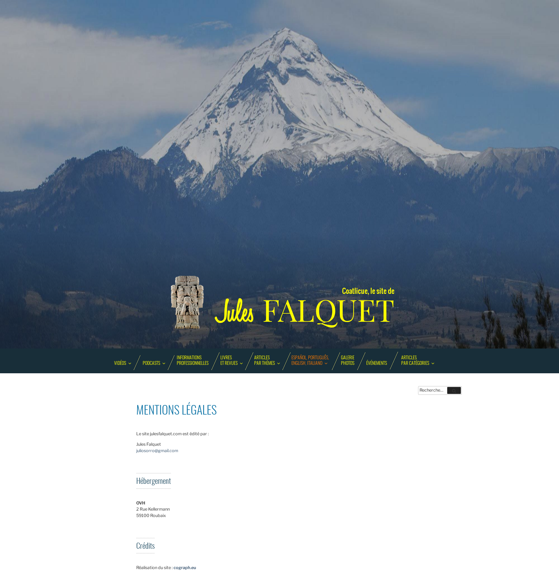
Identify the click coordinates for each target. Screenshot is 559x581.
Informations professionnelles (192, 361)
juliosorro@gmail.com (157, 450)
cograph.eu (185, 567)
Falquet (306, 311)
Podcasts (151, 363)
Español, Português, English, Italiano (310, 361)
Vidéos (120, 363)
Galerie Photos (347, 361)
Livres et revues (229, 361)
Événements (376, 363)
